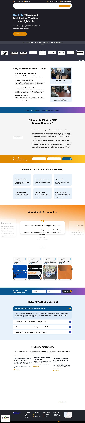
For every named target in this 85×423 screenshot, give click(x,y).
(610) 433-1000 (36, 414)
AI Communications (20, 192)
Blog (14, 1)
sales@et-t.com (47, 416)
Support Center (20, 1)
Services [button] (35, 5)
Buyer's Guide (27, 1)
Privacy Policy (49, 421)
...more (23, 370)
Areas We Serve (54, 421)
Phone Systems (27, 417)
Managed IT (27, 416)
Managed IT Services (21, 179)
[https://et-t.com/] (22, 5)
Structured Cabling (60, 192)
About (26, 415)
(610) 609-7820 (47, 414)
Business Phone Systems (42, 179)
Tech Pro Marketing (43, 421)
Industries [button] (49, 5)
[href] (68, 414)
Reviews (26, 414)
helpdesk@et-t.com (37, 416)
